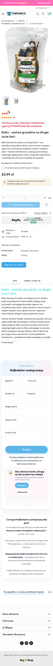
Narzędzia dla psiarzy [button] (14, 634)
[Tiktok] (31, 643)
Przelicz (26, 449)
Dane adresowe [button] (11, 614)
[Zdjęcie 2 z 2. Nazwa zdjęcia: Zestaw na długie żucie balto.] (16, 101)
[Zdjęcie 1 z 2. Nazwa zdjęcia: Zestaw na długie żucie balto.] (6, 101)
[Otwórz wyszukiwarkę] (37, 13)
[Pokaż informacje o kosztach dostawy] (30, 236)
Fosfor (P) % (10, 433)
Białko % (9, 381)
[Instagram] (26, 643)
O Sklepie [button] (8, 627)
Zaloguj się (21, 485)
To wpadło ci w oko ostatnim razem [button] (23, 591)
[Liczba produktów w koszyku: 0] (48, 13)
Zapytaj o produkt (13, 265)
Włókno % (9, 394)
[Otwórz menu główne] (3, 13)
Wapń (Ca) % (10, 420)
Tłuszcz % (32, 381)
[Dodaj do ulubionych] (46, 205)
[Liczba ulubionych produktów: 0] (43, 13)
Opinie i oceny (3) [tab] (32, 281)
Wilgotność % (11, 406)
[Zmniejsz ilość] (4, 197)
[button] (47, 60)
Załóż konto (22, 492)
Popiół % (31, 394)
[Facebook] (22, 643)
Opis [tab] (15, 281)
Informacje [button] (8, 620)
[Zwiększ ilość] (45, 197)
